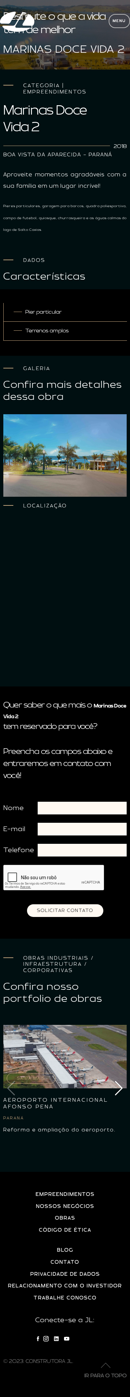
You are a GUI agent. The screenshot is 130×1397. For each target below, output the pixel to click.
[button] (118, 1088)
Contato (65, 1262)
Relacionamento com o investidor (65, 1286)
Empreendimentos (65, 1194)
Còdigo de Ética (65, 1230)
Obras (65, 1218)
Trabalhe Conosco (65, 1298)
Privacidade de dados (65, 1274)
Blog (65, 1250)
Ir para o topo (105, 1376)
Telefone (18, 850)
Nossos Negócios (65, 1206)
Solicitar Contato (65, 910)
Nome (13, 808)
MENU (119, 21)
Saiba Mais (31, 1078)
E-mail (14, 829)
